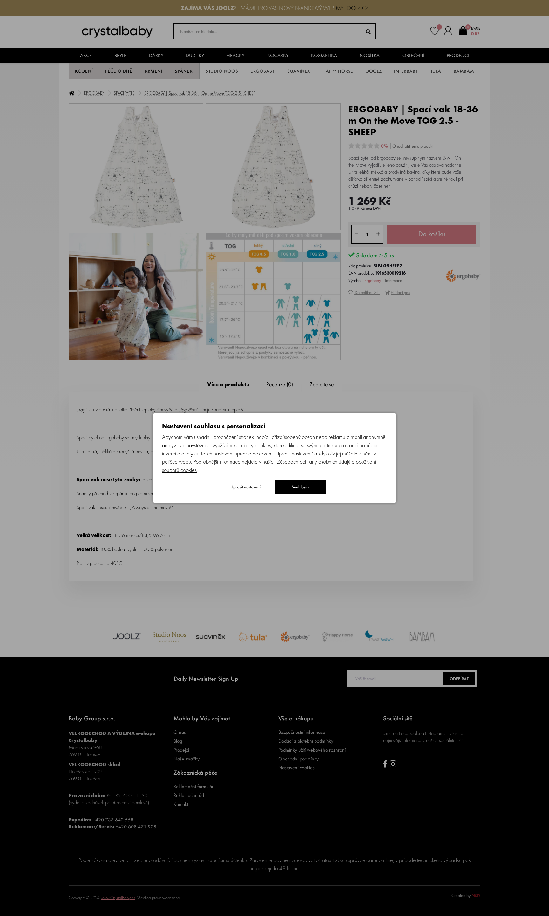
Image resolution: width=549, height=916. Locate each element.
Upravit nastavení (245, 487)
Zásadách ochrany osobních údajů (313, 461)
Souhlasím (300, 487)
